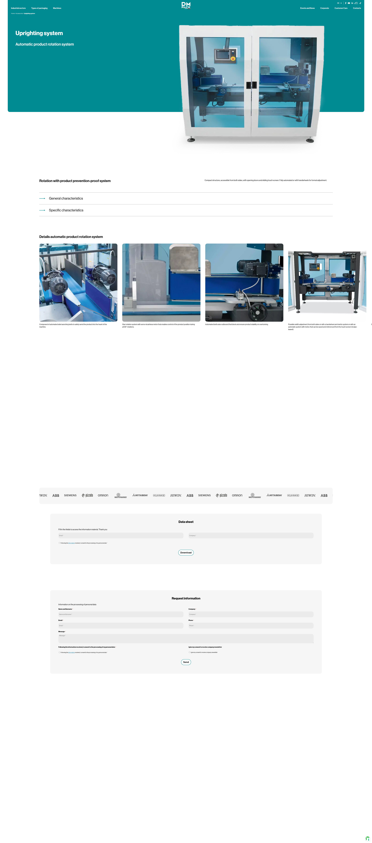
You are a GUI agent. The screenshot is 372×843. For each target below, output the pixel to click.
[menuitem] (339, 3)
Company (192, 609)
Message (62, 631)
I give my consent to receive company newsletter (204, 652)
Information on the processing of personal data (77, 604)
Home (13, 13)
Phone (191, 620)
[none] (339, 3)
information (71, 543)
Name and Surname (65, 609)
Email (60, 620)
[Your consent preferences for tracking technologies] (368, 839)
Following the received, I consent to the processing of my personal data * (84, 543)
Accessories (19, 13)
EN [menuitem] (338, 3)
